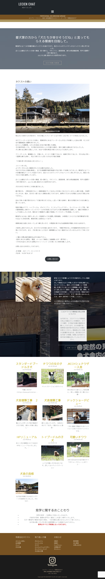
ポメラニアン (39, 541)
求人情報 (76, 543)
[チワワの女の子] (52, 383)
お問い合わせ (52, 259)
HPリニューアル (27, 437)
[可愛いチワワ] (78, 456)
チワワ (37, 545)
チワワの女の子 (52, 364)
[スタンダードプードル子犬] (27, 386)
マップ (18, 545)
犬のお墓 (18, 547)
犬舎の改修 (27, 474)
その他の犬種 (39, 551)
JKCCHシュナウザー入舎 (78, 365)
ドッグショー (58, 545)
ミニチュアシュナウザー (42, 547)
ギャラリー (57, 549)
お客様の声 (57, 547)
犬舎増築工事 (52, 400)
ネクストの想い (20, 541)
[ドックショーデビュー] (78, 422)
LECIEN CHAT (27, 4)
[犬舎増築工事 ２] (27, 419)
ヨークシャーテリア (41, 549)
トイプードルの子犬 (52, 438)
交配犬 (56, 541)
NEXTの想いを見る (52, 63)
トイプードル (39, 543)
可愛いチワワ (78, 437)
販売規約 (76, 541)
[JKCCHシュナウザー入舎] (78, 386)
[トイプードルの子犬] (52, 459)
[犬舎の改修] (27, 492)
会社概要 (18, 543)
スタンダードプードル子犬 (27, 365)
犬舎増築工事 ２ (27, 400)
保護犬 (56, 543)
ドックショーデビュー (78, 402)
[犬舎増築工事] (52, 419)
